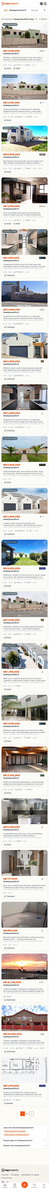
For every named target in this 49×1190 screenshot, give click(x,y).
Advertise (5, 1175)
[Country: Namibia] (43, 3)
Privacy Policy (6, 1178)
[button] (24, 60)
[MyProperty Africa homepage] (24, 1170)
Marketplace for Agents (30, 1175)
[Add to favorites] (45, 24)
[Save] (36, 19)
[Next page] (32, 1114)
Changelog (15, 1175)
